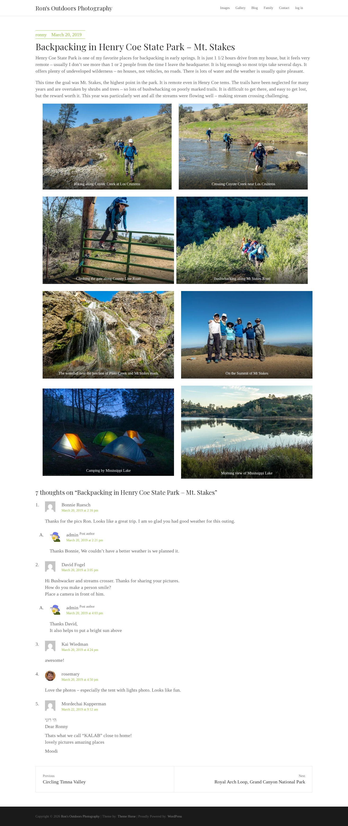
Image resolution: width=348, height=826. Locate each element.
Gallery (240, 8)
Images (225, 8)
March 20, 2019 (66, 34)
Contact (284, 8)
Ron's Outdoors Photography (74, 8)
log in (299, 8)
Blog (254, 8)
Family (268, 8)
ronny (41, 34)
